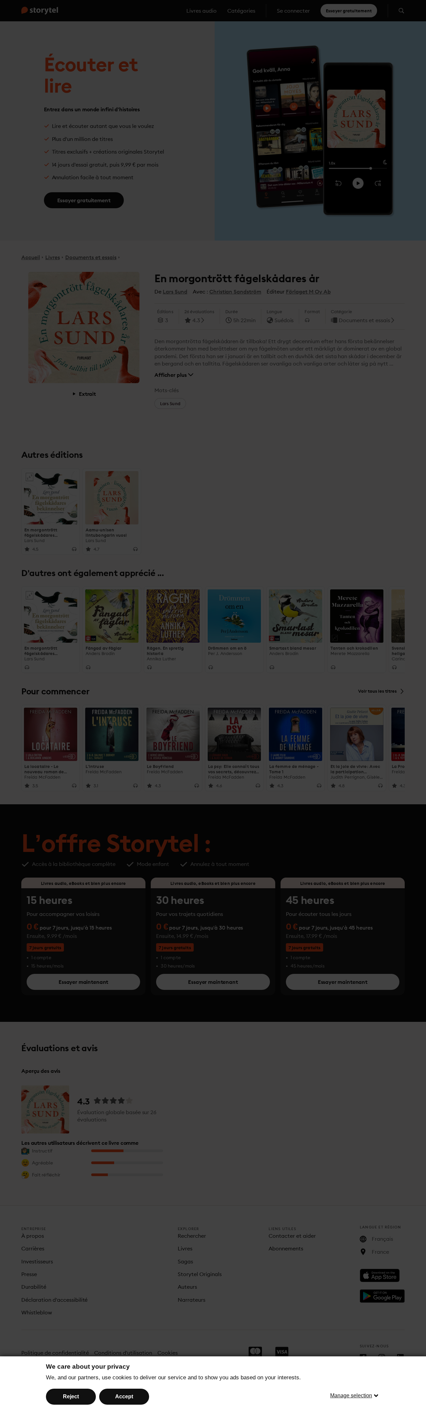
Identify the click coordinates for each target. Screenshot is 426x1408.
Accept (124, 1396)
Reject (71, 1396)
